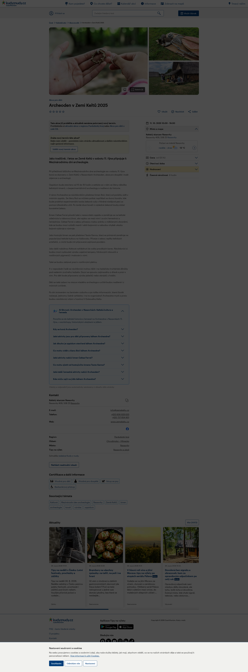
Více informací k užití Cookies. (85, 656)
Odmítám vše (73, 663)
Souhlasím (56, 663)
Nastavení (90, 663)
